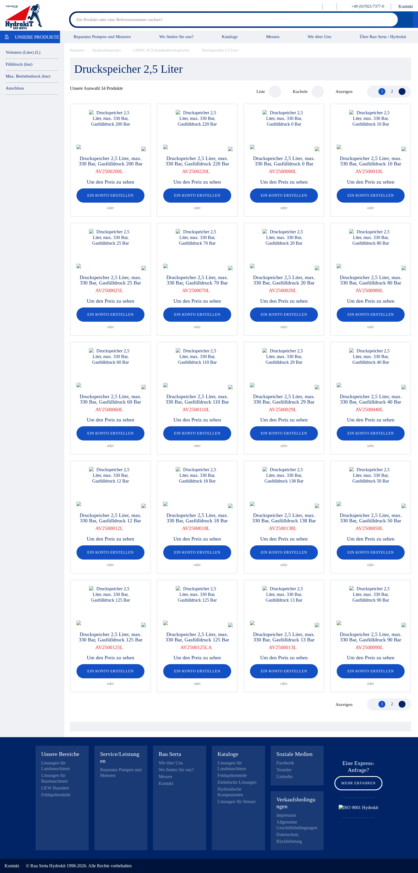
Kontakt (405, 6)
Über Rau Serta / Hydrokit (383, 36)
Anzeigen (344, 91)
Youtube (283, 769)
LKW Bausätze (55, 787)
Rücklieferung (289, 841)
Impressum (286, 815)
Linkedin (284, 776)
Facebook (285, 762)
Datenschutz (287, 834)
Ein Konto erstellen (110, 195)
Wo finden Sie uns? (176, 36)
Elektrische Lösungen (237, 782)
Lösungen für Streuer (237, 801)
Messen (273, 36)
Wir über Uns (319, 36)
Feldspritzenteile (56, 794)
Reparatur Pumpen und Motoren (102, 36)
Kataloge (230, 36)
